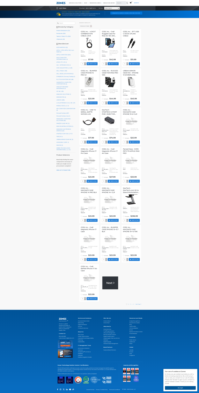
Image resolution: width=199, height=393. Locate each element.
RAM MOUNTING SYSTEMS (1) (64, 126)
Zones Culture (107, 321)
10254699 (83, 134)
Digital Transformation (108, 336)
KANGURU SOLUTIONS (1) (63, 94)
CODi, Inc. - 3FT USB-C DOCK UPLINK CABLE (131, 34)
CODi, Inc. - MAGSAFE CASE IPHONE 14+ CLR (108, 190)
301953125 (104, 173)
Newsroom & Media (95, 3)
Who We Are (107, 318)
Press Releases (133, 333)
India (130, 353)
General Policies (90, 389)
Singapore (132, 355)
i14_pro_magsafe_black (84, 209)
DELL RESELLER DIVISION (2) (64, 73)
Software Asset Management (110, 343)
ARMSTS (125, 208)
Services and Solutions (84, 318)
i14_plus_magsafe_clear (105, 209)
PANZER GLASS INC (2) (62, 123)
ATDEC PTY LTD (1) (61, 62)
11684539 (83, 212)
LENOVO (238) (60, 100)
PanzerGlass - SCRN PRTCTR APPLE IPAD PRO (131, 151)
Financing (80, 340)
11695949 (104, 95)
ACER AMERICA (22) (62, 47)
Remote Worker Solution (109, 334)
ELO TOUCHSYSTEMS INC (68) (64, 79)
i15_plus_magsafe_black (126, 248)
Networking (81, 322)
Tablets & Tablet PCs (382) (63, 36)
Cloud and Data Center (83, 321)
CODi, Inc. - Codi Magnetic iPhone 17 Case (88, 229)
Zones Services (107, 329)
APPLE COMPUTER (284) (63, 54)
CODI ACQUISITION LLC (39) (64, 68)
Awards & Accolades (134, 322)
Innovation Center (109, 3)
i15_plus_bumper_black (105, 248)
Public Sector (132, 340)
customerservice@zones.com (65, 338)
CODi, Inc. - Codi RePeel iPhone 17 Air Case (89, 269)
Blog (130, 324)
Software (105, 340)
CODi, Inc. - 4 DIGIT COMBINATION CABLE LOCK (88, 34)
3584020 (125, 212)
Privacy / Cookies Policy (102, 389)
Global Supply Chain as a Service (111, 338)
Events (131, 330)
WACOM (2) (59, 145)
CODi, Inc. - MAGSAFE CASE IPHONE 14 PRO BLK (89, 190)
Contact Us (62, 333)
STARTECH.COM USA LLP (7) (64, 133)
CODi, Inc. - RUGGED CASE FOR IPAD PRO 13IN (110, 73)
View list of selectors (63, 170)
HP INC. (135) (60, 91)
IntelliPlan (80, 353)
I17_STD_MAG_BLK (84, 248)
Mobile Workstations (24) (63, 30)
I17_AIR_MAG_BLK (105, 170)
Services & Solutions (75, 3)
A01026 (82, 130)
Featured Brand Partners (109, 350)
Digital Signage (107, 341)
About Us (80, 332)
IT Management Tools (84, 345)
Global (131, 347)
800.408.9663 (62, 336)
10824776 (83, 56)
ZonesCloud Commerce (84, 351)
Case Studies (132, 326)
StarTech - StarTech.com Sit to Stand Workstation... (131, 190)
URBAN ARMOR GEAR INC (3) (64, 139)
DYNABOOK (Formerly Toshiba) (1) (65, 76)
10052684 (125, 95)
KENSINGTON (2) (61, 97)
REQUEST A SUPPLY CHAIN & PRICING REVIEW (126, 13)
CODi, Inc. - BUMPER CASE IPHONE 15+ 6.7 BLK (110, 229)
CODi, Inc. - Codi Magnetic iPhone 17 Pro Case (88, 151)
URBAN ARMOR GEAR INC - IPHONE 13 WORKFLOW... (130, 73)
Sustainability (81, 341)
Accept (180, 388)
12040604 (104, 134)
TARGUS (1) (59, 136)
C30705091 (104, 52)
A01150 (124, 52)
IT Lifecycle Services (83, 328)
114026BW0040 (126, 92)
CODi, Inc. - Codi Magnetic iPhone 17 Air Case (110, 151)
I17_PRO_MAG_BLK (84, 170)
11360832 (125, 56)
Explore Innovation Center (136, 331)
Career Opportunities (83, 336)
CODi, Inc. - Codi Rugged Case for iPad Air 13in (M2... (109, 34)
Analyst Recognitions (134, 321)
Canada (131, 350)
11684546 (104, 251)
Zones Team (106, 322)
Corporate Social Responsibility (86, 338)
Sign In (136, 2)
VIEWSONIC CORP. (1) (62, 142)
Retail (130, 343)
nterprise (80, 355)
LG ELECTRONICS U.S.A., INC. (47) (65, 103)
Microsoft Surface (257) (62, 113)
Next (109, 283)
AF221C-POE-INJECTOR (105, 131)
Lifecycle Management (109, 332)
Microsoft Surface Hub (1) (63, 116)
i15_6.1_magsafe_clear (126, 131)
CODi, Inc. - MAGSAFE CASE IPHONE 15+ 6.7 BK (130, 229)
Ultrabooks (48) (60, 39)
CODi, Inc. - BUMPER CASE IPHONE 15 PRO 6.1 (89, 73)
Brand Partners (107, 347)
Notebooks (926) (60, 33)
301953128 (83, 251)
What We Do (107, 326)
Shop (85, 3)
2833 (124, 169)
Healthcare (132, 341)
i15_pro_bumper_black (84, 92)
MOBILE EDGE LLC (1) (62, 105)
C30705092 (105, 91)
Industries (132, 337)
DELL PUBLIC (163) (61, 71)
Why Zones (81, 334)
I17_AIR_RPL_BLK (84, 287)
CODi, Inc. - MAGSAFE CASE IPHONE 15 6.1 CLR (130, 112)
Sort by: (105, 8)
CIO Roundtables (133, 328)
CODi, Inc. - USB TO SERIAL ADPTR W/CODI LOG (88, 112)
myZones (80, 350)
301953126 (83, 291)
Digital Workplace (82, 324)
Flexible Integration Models (85, 357)
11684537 (104, 212)
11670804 (125, 173)
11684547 (125, 251)
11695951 (104, 56)
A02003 (83, 52)
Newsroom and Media (135, 318)
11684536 (83, 95)
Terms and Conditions (114, 389)
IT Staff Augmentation (108, 331)
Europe (131, 351)
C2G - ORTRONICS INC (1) (63, 65)
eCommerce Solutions (83, 348)
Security (80, 326)
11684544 (125, 134)
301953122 (83, 173)
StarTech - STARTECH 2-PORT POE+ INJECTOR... (109, 112)
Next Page (138, 304)
